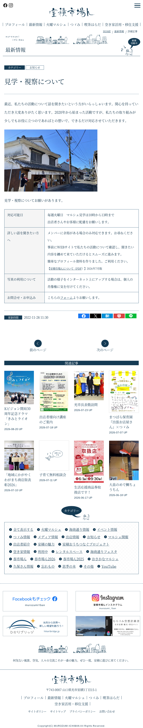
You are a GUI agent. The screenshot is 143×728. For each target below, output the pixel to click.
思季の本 (69, 566)
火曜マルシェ (56, 24)
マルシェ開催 (118, 536)
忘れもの (48, 566)
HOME (107, 31)
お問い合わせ (107, 711)
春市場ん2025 (73, 558)
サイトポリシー (37, 711)
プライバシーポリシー (82, 711)
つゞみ (75, 24)
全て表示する (23, 529)
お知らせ (35, 67)
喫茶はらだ (92, 24)
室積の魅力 (46, 544)
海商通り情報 (79, 529)
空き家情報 (21, 551)
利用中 (43, 551)
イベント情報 (107, 529)
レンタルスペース (69, 551)
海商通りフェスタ (103, 551)
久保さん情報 (23, 566)
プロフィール (15, 24)
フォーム (66, 297)
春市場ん (20, 558)
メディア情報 (48, 536)
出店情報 (72, 536)
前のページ (38, 349)
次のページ (105, 349)
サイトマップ (58, 711)
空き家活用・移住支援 (121, 24)
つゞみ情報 (21, 536)
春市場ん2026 (44, 558)
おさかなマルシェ (105, 558)
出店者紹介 (21, 544)
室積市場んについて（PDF (66, 268)
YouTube (108, 566)
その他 (89, 566)
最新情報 (35, 24)
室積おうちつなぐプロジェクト (85, 544)
